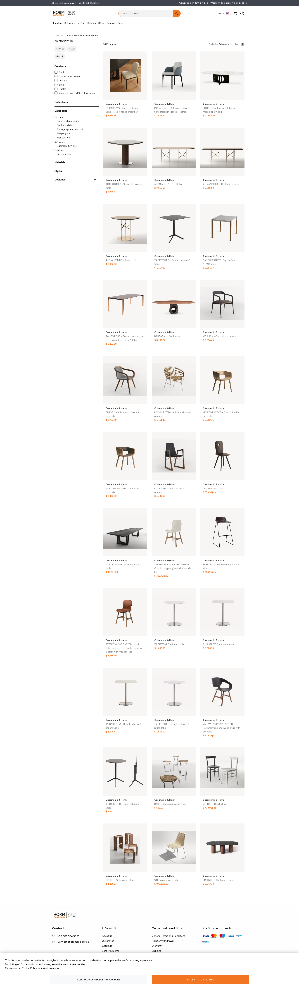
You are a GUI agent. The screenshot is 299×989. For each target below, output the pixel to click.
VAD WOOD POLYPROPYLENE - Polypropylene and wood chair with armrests (221, 728)
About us (107, 936)
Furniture (57, 23)
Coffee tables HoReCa (70, 76)
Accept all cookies (200, 979)
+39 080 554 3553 (90, 3)
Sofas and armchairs (68, 121)
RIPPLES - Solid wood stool (120, 880)
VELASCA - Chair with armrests (219, 336)
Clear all (59, 56)
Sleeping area (64, 133)
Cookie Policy (29, 968)
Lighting (81, 23)
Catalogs (107, 946)
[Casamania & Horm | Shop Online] (64, 13)
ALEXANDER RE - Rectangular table (221, 184)
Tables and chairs (66, 125)
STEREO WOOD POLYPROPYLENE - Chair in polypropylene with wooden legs (173, 568)
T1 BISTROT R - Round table (169, 644)
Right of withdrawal (163, 941)
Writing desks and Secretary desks (77, 93)
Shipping (156, 950)
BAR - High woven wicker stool (170, 804)
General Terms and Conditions (168, 936)
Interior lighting (64, 154)
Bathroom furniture (67, 146)
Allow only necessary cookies (98, 979)
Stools (62, 84)
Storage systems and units (71, 129)
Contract (111, 23)
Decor (121, 23)
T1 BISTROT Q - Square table (218, 644)
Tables (62, 89)
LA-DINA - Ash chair (213, 488)
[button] (225, 44)
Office (101, 23)
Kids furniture (64, 137)
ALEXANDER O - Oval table (168, 184)
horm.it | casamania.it (65, 3)
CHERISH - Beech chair (214, 804)
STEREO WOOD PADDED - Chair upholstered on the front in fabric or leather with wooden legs (124, 648)
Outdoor (91, 23)
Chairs (62, 72)
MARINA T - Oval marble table (219, 880)
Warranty (157, 946)
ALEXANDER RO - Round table (121, 260)
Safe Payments (110, 950)
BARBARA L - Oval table (167, 336)
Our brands (108, 941)
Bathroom (69, 23)
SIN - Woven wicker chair (167, 880)
